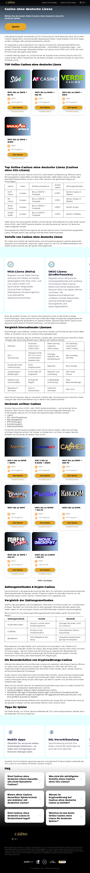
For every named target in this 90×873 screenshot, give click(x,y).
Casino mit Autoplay (49, 2)
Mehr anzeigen (45, 580)
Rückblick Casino (17, 111)
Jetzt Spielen (18, 107)
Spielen (15, 27)
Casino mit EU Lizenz (68, 2)
